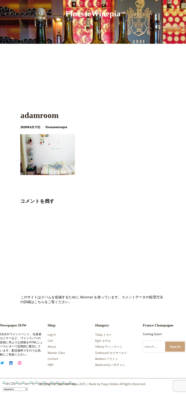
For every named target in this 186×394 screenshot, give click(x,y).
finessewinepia (56, 127)
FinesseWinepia (93, 13)
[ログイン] (88, 31)
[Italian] (53, 383)
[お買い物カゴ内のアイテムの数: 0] (99, 31)
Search (175, 346)
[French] (32, 383)
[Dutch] (19, 383)
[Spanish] (72, 383)
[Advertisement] (93, 73)
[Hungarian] (46, 383)
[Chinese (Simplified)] (9, 383)
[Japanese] (59, 383)
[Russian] (65, 383)
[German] (39, 383)
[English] (25, 383)
